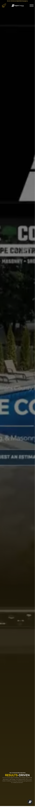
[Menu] (31, 5)
